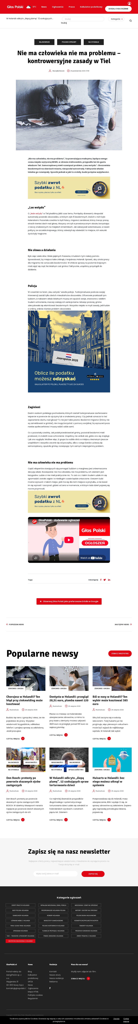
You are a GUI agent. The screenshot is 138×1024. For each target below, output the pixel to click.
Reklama (53, 981)
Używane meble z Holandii (20, 921)
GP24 (30, 981)
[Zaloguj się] (129, 3)
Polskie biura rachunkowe (86, 916)
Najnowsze (44, 42)
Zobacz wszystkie (120, 653)
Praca (72, 7)
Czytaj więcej (126, 1020)
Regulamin (33, 998)
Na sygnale (93, 42)
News (44, 7)
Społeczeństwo (75, 770)
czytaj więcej (13, 739)
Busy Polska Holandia (20, 910)
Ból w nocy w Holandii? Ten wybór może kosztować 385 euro (110, 700)
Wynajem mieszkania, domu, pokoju (53, 905)
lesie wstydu (36, 213)
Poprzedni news (16, 624)
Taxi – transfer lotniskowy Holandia (20, 936)
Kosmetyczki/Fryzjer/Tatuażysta (86, 921)
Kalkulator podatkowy (91, 7)
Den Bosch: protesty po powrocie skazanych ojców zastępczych (23, 781)
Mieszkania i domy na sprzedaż (86, 905)
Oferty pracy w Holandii (20, 905)
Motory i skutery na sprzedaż (86, 910)
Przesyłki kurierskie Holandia (86, 931)
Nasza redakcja (56, 978)
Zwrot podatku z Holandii (86, 936)
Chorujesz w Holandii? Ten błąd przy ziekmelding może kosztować (24, 700)
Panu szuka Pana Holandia (21, 926)
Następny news (122, 624)
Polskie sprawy (69, 42)
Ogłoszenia (57, 7)
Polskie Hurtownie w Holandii (53, 926)
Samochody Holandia (20, 916)
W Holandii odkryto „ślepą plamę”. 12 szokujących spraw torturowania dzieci (31, 18)
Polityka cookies (35, 995)
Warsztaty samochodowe (53, 921)
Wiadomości (31, 762)
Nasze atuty (55, 975)
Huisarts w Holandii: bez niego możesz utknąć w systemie (108, 781)
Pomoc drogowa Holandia (53, 936)
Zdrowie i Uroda (15, 688)
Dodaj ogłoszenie (118, 8)
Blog (30, 971)
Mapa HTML (33, 991)
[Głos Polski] (15, 7)
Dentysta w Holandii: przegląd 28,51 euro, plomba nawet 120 (69, 698)
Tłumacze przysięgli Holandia (53, 931)
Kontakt (53, 971)
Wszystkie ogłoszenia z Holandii (20, 941)
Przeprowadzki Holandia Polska (53, 910)
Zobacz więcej (78, 978)
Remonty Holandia (86, 926)
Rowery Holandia (53, 916)
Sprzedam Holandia (20, 931)
